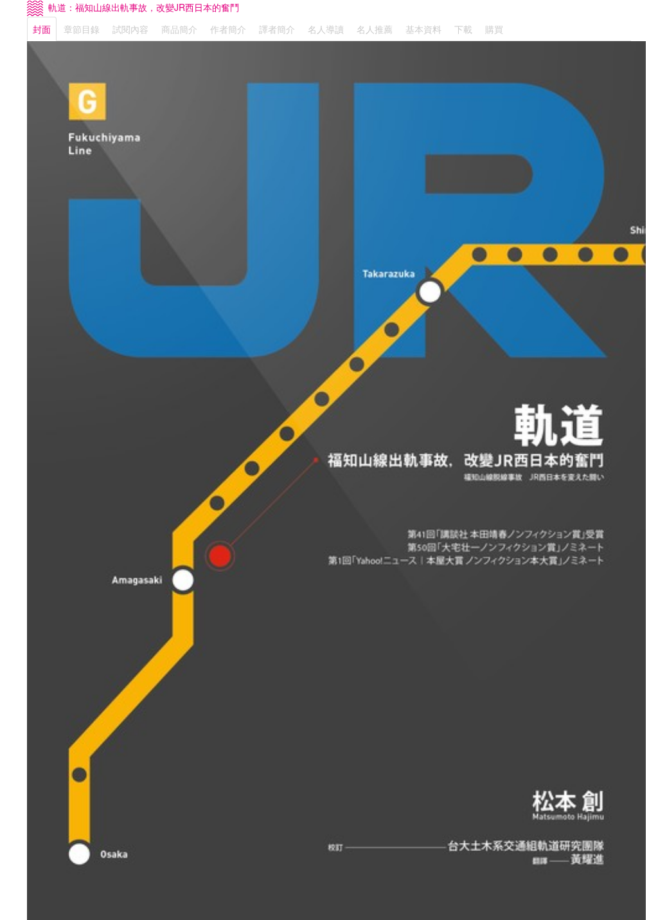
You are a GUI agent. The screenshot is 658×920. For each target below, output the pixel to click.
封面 (42, 29)
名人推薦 (375, 29)
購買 (494, 29)
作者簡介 (228, 29)
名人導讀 (326, 29)
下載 (463, 29)
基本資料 (423, 29)
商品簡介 (179, 29)
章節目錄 (82, 29)
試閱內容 (130, 29)
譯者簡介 (277, 29)
